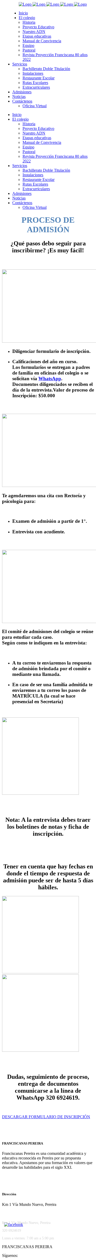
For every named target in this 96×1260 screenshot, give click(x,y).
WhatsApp (49, 378)
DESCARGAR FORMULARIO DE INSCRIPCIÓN (46, 1117)
